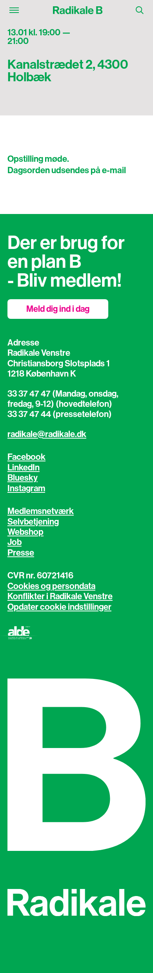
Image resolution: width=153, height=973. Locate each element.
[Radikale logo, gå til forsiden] (77, 10)
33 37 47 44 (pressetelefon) (59, 414)
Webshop (25, 532)
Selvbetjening (33, 522)
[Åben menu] (14, 10)
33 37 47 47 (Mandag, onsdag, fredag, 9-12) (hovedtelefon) (62, 399)
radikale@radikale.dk (46, 434)
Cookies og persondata (51, 586)
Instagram (26, 488)
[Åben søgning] (140, 10)
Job (14, 542)
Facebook (26, 457)
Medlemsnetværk (40, 511)
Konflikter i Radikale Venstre (60, 596)
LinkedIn (23, 468)
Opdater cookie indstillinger (59, 607)
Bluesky (22, 478)
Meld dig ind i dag (57, 309)
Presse (20, 553)
